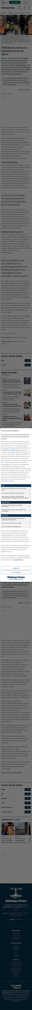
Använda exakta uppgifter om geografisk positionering (12, 505)
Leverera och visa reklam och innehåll (11, 523)
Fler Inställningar (16, 572)
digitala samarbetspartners (11, 450)
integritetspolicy (18, 560)
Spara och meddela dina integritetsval (11, 526)
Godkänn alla (16, 568)
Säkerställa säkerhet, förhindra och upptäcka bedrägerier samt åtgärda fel (13, 519)
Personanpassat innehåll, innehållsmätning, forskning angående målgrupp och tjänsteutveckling (15, 497)
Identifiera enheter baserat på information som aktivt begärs (14, 510)
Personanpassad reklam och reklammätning (13, 493)
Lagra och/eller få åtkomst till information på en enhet (14, 489)
